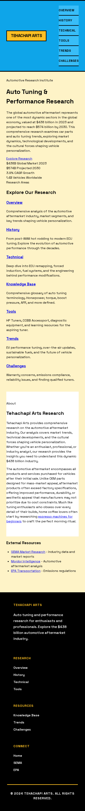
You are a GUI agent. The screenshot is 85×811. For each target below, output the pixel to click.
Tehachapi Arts (26, 35)
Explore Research (19, 158)
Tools (64, 40)
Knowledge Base (21, 284)
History (65, 20)
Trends (65, 50)
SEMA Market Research (28, 552)
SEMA (17, 763)
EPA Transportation (26, 571)
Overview (66, 10)
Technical (67, 30)
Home (17, 756)
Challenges (69, 61)
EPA (16, 770)
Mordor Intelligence (25, 561)
